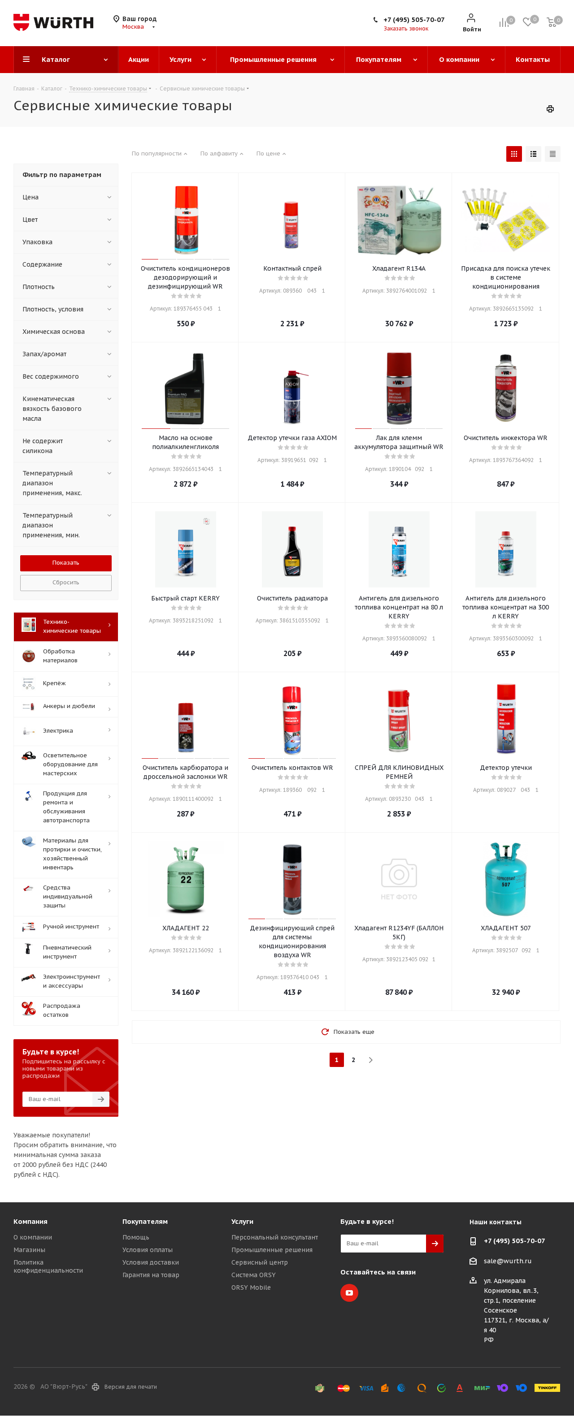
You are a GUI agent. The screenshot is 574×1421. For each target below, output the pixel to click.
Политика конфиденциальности (48, 1266)
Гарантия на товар (150, 1275)
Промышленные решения (272, 1250)
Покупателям (145, 1221)
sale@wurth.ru (508, 1261)
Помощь (135, 1237)
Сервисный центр (259, 1262)
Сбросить (65, 582)
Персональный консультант (274, 1237)
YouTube (349, 1293)
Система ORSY (253, 1275)
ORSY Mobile (251, 1287)
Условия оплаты (147, 1250)
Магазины (29, 1250)
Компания (30, 1221)
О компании (32, 1237)
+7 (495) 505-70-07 (414, 19)
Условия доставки (150, 1262)
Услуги (242, 1221)
